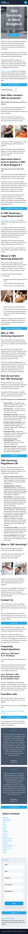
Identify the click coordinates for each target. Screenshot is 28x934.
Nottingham (4, 711)
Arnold (4, 829)
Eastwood (5, 836)
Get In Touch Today (14, 84)
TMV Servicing (6, 71)
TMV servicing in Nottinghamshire (9, 220)
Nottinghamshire (11, 711)
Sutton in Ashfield (7, 840)
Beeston (3, 713)
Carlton (22, 711)
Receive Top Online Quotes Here (14, 328)
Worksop (5, 850)
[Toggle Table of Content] (14, 90)
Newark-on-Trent (7, 847)
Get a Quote (13, 35)
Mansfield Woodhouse (8, 845)
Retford (4, 852)
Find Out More (14, 455)
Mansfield (5, 843)
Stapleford (5, 831)
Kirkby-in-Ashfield (7, 838)
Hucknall (5, 833)
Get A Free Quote (14, 807)
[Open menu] (25, 2)
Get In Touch (14, 623)
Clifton (18, 711)
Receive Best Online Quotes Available (14, 208)
